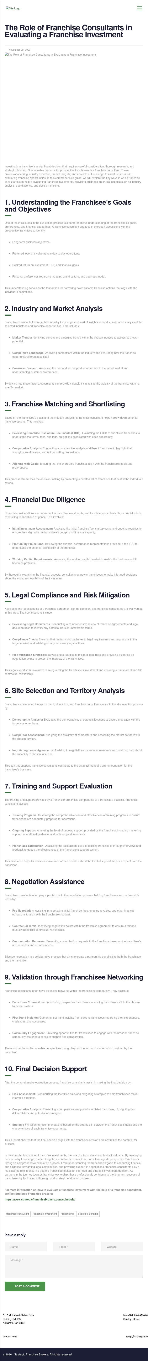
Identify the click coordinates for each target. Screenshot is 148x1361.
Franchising (67, 1213)
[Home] (13, 8)
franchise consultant (17, 1213)
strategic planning (88, 1213)
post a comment (27, 1286)
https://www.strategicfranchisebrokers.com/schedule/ (40, 1199)
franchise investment (45, 1213)
